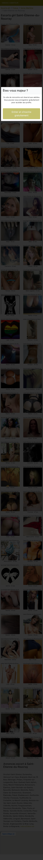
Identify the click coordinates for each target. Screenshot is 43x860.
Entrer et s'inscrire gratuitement (21, 114)
